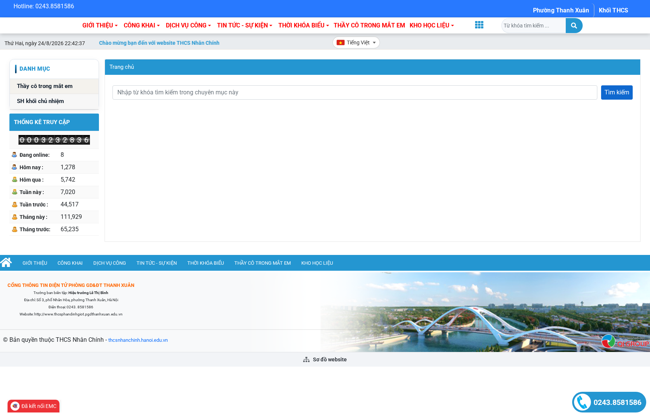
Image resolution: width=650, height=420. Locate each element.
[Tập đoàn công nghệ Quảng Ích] (625, 340)
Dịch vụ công (186, 25)
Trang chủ (121, 67)
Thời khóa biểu (301, 25)
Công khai (139, 25)
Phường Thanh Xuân (561, 10)
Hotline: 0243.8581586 (44, 6)
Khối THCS (613, 10)
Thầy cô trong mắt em (369, 25)
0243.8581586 (617, 402)
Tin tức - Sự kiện (242, 25)
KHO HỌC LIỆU (430, 25)
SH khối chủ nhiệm (40, 101)
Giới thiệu (97, 25)
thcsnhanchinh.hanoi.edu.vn (138, 340)
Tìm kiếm (616, 92)
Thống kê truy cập (42, 122)
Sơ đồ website (329, 359)
